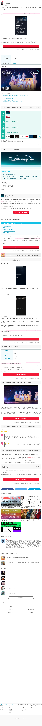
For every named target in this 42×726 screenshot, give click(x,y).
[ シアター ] (6, 1)
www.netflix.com (5, 316)
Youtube (7, 356)
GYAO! (7, 350)
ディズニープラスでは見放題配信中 (9, 97)
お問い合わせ (24, 710)
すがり (7, 539)
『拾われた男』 (7, 232)
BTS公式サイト (15, 63)
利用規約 (10, 712)
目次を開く (21, 104)
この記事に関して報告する (37, 549)
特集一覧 (1, 709)
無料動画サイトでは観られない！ (8, 100)
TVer (7, 353)
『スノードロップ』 (7, 226)
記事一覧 (1, 707)
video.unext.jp (5, 286)
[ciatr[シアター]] (2, 1)
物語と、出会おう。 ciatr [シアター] (21, 718)
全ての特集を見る (20, 597)
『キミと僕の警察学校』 (8, 229)
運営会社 (10, 707)
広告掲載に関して (12, 710)
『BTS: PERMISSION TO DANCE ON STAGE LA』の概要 (12, 101)
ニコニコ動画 (7, 358)
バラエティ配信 (7, 3)
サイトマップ (24, 709)
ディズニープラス (31, 457)
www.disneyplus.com (6, 36)
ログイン (23, 707)
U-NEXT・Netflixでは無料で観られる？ (9, 98)
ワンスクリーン (33, 707)
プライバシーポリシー (12, 713)
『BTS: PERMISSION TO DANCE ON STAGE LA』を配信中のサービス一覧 (16, 95)
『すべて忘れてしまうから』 (9, 231)
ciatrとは (10, 709)
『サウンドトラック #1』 (8, 227)
